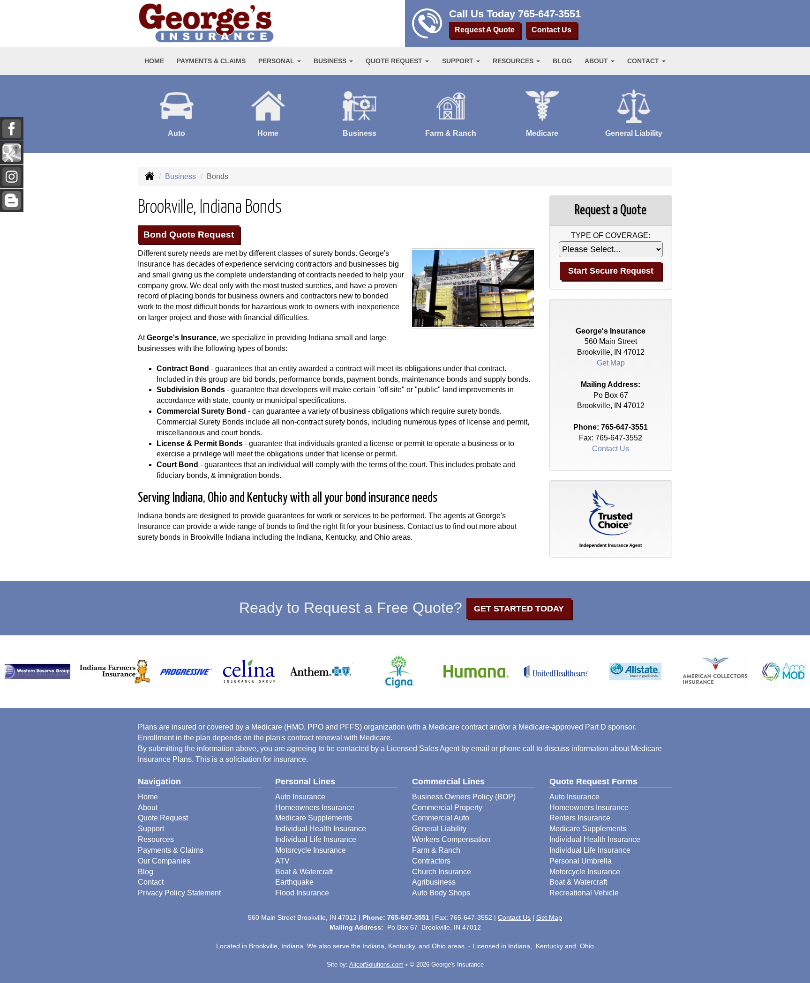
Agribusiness (434, 882)
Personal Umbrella (580, 861)
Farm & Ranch (436, 850)
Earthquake (294, 882)
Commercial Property (447, 808)
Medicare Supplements (313, 818)
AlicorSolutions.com (376, 964)
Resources (156, 839)
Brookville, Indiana (276, 946)
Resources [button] (514, 61)
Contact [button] (644, 61)
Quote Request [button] (395, 61)
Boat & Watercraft (304, 872)
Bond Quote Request (188, 234)
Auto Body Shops (441, 893)
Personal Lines (305, 781)
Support (151, 829)
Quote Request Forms (593, 781)
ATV (282, 861)
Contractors (431, 861)
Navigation (159, 781)
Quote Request (163, 818)
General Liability (439, 829)
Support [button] (458, 61)
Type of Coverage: (610, 235)
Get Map (611, 363)
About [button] (597, 61)
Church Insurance (441, 872)
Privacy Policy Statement (179, 893)
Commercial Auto (440, 818)
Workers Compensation (451, 839)
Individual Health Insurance (320, 829)
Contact (151, 882)
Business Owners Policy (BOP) (464, 797)
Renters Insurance (579, 818)
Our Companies (164, 861)
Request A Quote (485, 30)
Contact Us (551, 30)
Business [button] (331, 61)
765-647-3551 (549, 14)
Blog (562, 61)
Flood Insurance (302, 893)
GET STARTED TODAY (519, 608)
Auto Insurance (300, 797)
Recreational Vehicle (584, 893)
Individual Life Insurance (315, 839)
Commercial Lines (448, 781)
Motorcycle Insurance (310, 850)
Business (180, 176)
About (148, 808)
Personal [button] (277, 61)
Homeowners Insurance (314, 808)
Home (154, 61)
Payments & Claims (211, 61)
